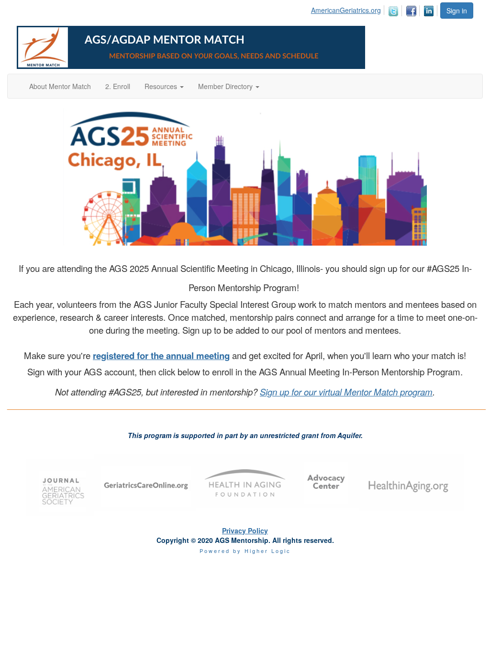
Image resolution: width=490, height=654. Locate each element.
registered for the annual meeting (161, 355)
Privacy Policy (245, 530)
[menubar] (375, 9)
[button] (164, 86)
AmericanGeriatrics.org (346, 10)
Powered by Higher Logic (245, 550)
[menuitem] (348, 8)
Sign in (456, 10)
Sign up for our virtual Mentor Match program (346, 391)
